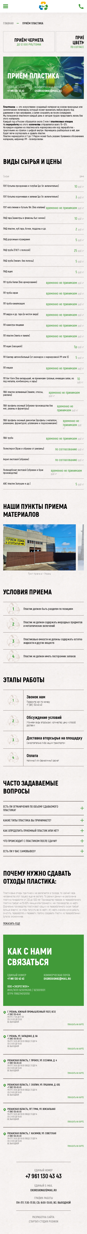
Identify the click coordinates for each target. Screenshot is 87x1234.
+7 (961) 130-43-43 (14, 1014)
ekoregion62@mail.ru (48, 90)
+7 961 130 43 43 (15, 90)
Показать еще (11, 923)
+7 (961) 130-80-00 (14, 1038)
